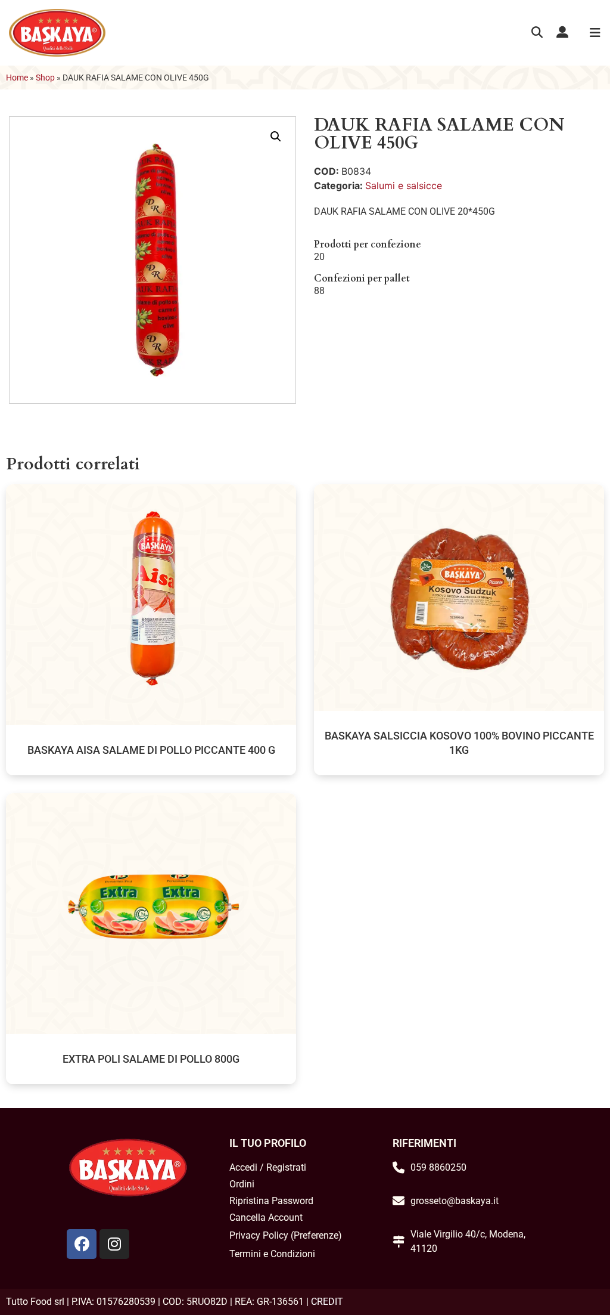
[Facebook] (82, 1244)
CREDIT (327, 1301)
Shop (45, 77)
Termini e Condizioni (272, 1254)
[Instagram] (114, 1244)
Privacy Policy (258, 1235)
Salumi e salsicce (403, 185)
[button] (537, 33)
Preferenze (316, 1235)
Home (17, 77)
